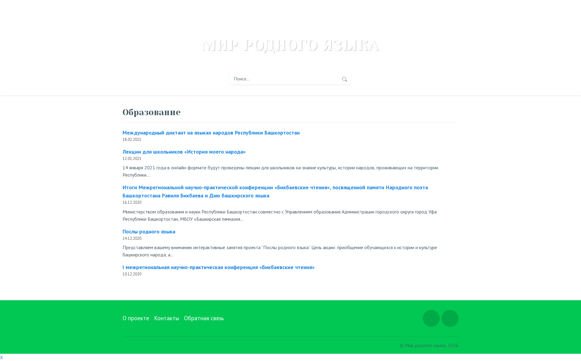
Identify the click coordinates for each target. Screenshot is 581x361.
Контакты (166, 318)
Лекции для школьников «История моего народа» (184, 151)
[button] (431, 318)
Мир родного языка (290, 45)
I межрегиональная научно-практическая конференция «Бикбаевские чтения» (219, 267)
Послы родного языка (149, 231)
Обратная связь (204, 318)
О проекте (136, 318)
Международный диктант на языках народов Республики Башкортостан (211, 132)
